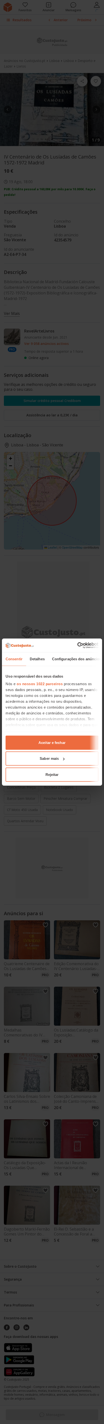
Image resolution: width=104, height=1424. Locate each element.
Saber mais (49, 758)
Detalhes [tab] (37, 659)
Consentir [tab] (14, 659)
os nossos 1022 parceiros (40, 684)
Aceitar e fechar (52, 742)
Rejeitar (52, 774)
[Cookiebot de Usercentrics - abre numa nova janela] (77, 645)
